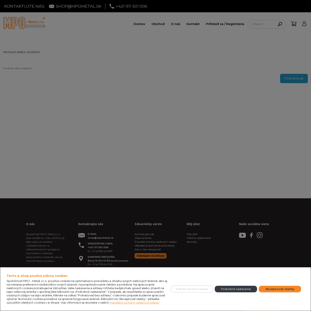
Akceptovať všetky (279, 289)
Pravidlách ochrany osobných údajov (134, 302)
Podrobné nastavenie (236, 289)
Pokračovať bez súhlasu (192, 289)
